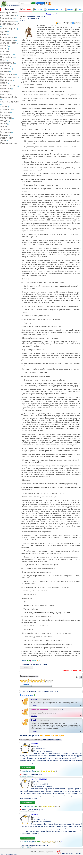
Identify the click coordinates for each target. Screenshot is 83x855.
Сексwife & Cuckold (9, 97)
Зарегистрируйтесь (29, 735)
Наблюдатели (7, 63)
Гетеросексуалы (8, 28)
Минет (3, 60)
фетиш (25, 845)
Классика (4, 51)
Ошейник (35, 744)
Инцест (3, 48)
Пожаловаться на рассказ (71, 670)
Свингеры (5, 91)
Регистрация (39, 3)
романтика (36, 664)
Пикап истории (7, 74)
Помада (34, 814)
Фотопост (5, 126)
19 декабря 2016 (40, 819)
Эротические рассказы (9, 854)
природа (25, 774)
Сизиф (33, 720)
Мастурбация (7, 57)
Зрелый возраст (8, 43)
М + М (22, 21)
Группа (3, 31)
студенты (27, 664)
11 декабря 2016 (32, 19)
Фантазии (5, 115)
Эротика (4, 135)
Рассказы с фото (8, 85)
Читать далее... (28, 767)
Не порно (4, 65)
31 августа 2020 (40, 749)
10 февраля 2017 (40, 784)
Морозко (34, 699)
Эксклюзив (5, 132)
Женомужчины (7, 40)
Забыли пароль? (14, 5)
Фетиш (3, 123)
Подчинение (6, 80)
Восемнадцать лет (9, 24)
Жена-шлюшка (7, 37)
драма (44, 664)
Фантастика (6, 118)
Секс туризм (6, 94)
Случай (3, 106)
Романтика (5, 88)
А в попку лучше (8, 15)
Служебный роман (9, 102)
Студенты (5, 112)
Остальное (5, 68)
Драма (3, 34)
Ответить (34, 705)
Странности (6, 109)
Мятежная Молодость (36, 16)
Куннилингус (6, 54)
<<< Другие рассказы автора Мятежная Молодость (39, 691)
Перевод (4, 71)
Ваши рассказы (8, 21)
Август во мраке (39, 779)
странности (43, 845)
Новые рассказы (8, 12)
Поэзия (3, 83)
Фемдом (4, 120)
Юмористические (8, 143)
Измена (4, 45)
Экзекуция (5, 129)
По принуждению (8, 77)
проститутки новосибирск (71, 853)
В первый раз (7, 18)
